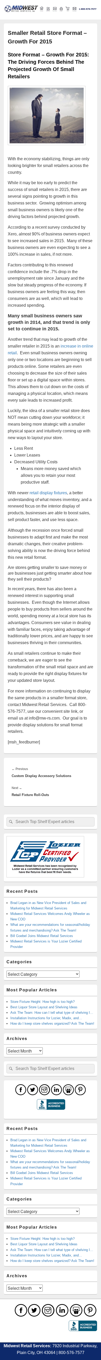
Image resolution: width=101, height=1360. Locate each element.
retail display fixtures (48, 493)
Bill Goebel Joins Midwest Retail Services (41, 936)
